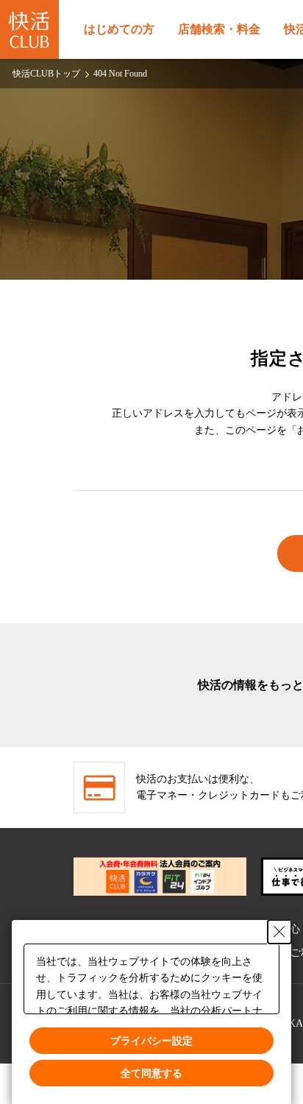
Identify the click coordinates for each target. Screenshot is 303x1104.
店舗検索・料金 (219, 29)
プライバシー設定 (151, 1040)
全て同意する (151, 1073)
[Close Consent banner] (279, 931)
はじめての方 (119, 29)
